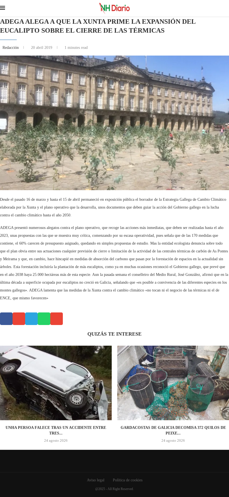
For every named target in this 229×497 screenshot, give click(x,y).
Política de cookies (127, 480)
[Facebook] (110, 461)
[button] (6, 318)
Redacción (11, 48)
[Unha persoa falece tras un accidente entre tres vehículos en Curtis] (56, 383)
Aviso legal (95, 480)
